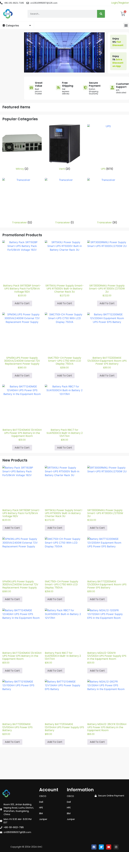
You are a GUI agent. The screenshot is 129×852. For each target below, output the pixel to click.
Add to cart (22, 303)
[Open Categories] (30, 25)
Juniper (43, 819)
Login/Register (120, 3)
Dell (41, 801)
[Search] (101, 14)
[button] (126, 25)
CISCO (42, 796)
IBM (41, 813)
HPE (41, 807)
